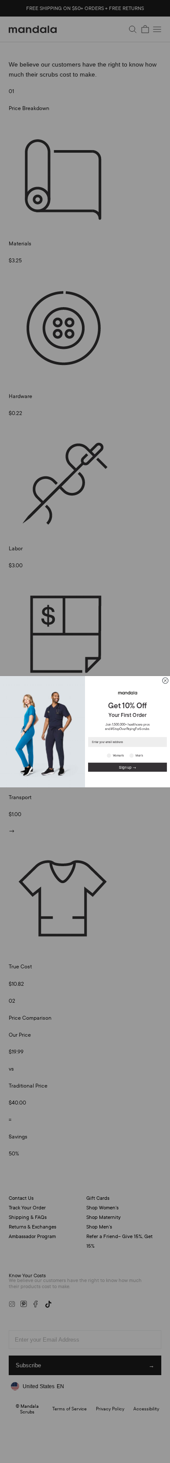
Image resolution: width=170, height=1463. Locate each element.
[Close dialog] (165, 680)
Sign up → (127, 767)
